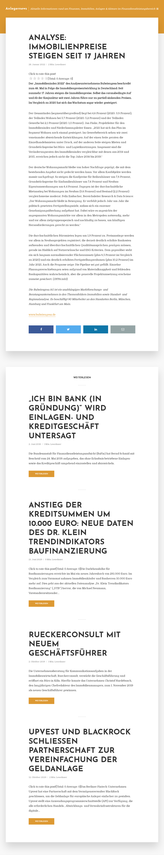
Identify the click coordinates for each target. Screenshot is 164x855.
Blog (91, 9)
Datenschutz (145, 9)
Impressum (127, 9)
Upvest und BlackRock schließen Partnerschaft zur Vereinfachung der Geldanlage (80, 751)
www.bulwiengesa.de (42, 314)
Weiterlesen (41, 474)
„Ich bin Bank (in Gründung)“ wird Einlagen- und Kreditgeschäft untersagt (67, 418)
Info (100, 9)
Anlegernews (16, 8)
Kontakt (112, 9)
